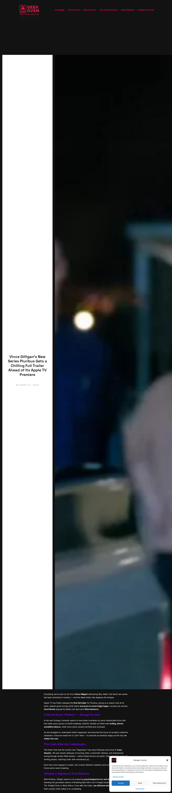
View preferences (159, 783)
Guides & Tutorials (146, 10)
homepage (59, 10)
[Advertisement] (86, 37)
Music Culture (90, 10)
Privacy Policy (140, 788)
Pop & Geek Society (108, 10)
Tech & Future (74, 10)
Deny (140, 783)
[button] (167, 760)
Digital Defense (127, 10)
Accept (120, 783)
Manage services (118, 777)
